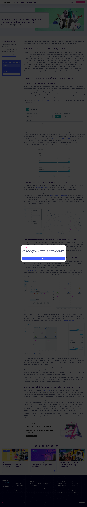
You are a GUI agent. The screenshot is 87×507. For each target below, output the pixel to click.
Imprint (30, 255)
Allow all (43, 258)
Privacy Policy (25, 255)
